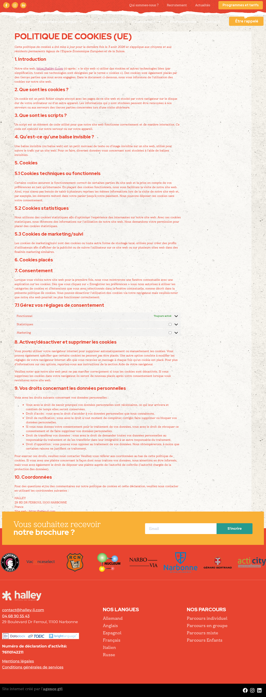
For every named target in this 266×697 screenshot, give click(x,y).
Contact (212, 21)
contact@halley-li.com (23, 610)
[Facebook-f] (6, 5)
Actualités (202, 5)
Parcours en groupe (207, 626)
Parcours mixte (202, 633)
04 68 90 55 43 (16, 616)
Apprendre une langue (57, 21)
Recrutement (177, 5)
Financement (143, 21)
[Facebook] (245, 690)
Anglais (110, 626)
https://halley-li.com (50, 68)
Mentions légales (18, 661)
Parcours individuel (207, 618)
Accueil (22, 21)
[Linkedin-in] (23, 5)
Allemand (113, 618)
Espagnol (112, 633)
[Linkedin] (259, 690)
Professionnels (183, 21)
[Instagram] (15, 5)
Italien (109, 647)
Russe (109, 655)
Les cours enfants (107, 21)
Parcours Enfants (204, 640)
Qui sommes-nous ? (144, 5)
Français (111, 640)
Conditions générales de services (32, 667)
